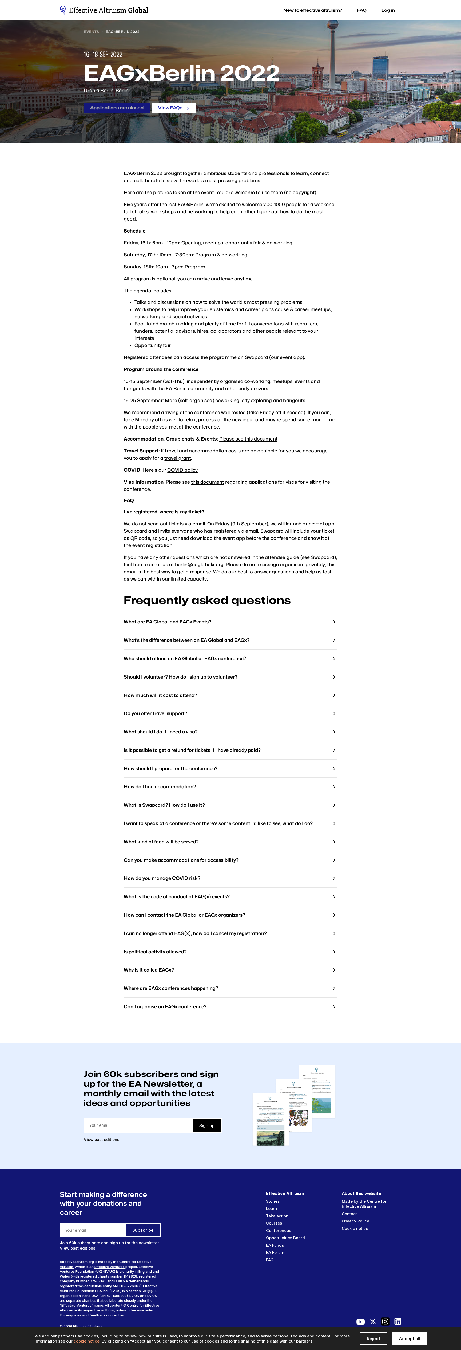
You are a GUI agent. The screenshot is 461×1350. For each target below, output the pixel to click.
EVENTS (91, 32)
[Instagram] (385, 1323)
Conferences (278, 1230)
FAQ (270, 1259)
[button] (312, 10)
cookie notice (87, 1341)
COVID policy (182, 470)
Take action (277, 1215)
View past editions (101, 1139)
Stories (273, 1201)
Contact (349, 1213)
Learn (271, 1208)
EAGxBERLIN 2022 (123, 32)
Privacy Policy (355, 1220)
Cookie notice (355, 1228)
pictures (162, 192)
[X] (373, 1323)
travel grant (177, 458)
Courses (274, 1223)
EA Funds (275, 1245)
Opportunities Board (285, 1237)
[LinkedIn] (397, 1323)
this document (207, 482)
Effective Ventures (109, 1267)
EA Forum (275, 1252)
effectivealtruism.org (77, 1261)
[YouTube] (360, 1323)
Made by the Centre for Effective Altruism (364, 1204)
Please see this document (248, 439)
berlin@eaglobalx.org (199, 564)
